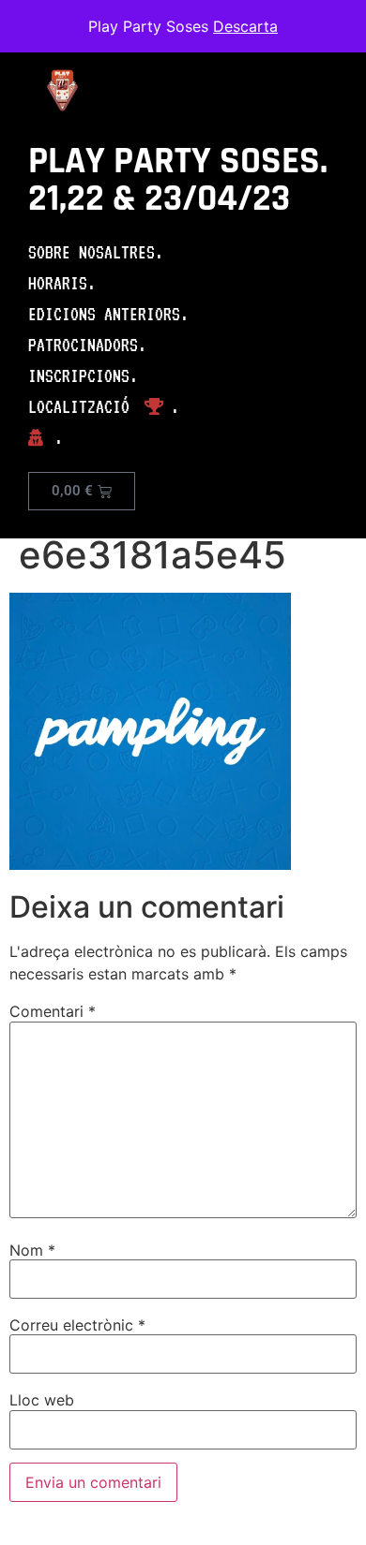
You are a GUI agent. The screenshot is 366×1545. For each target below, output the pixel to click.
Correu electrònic (77, 1324)
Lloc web (41, 1399)
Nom (32, 1250)
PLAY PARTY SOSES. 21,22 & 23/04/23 (178, 180)
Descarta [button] (245, 26)
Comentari (52, 1011)
